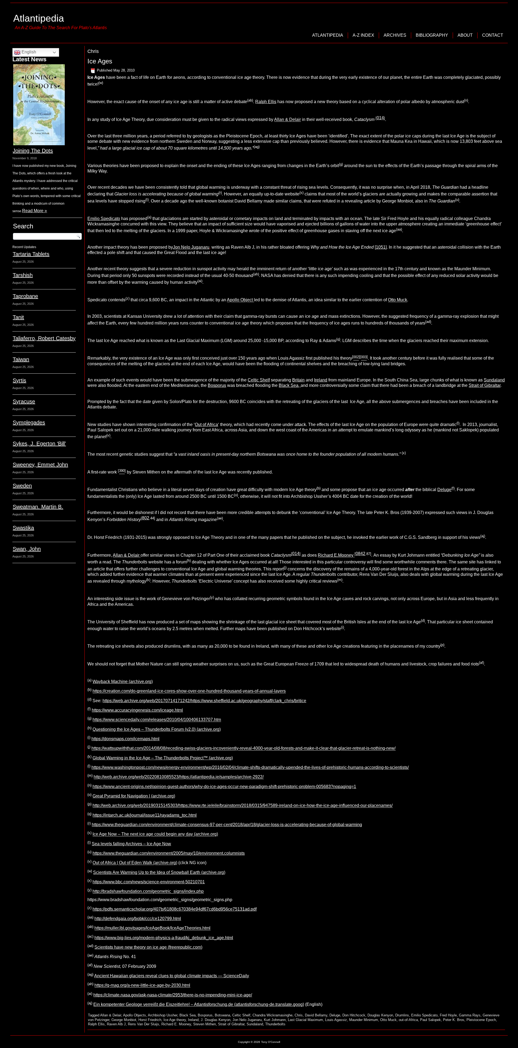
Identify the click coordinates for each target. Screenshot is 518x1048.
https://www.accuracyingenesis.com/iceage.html (137, 710)
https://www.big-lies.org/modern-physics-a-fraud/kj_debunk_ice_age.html (163, 937)
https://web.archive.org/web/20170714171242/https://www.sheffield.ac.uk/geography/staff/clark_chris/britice (204, 700)
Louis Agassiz (336, 1020)
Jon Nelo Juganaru (191, 247)
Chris (299, 1015)
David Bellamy (316, 1015)
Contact (492, 35)
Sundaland (494, 380)
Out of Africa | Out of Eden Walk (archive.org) (135, 863)
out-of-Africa (408, 1020)
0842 (360, 553)
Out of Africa (206, 424)
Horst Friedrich (149, 1020)
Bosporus (217, 385)
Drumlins (402, 1015)
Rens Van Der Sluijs (143, 1024)
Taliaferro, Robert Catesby (44, 338)
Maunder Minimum (363, 1020)
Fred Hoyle (448, 1015)
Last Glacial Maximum (305, 1020)
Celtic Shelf (259, 380)
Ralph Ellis (265, 101)
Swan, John (27, 549)
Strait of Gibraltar (484, 385)
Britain (298, 380)
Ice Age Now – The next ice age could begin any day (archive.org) (155, 834)
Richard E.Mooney (336, 555)
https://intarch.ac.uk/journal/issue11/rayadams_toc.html (145, 815)
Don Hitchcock (353, 1015)
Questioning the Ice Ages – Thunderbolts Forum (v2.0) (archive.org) (157, 729)
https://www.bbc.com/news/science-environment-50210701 (149, 882)
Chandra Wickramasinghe (272, 1015)
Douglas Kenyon (380, 1015)
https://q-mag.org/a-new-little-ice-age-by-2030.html (142, 985)
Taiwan (21, 359)
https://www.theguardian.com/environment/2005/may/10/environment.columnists (169, 853)
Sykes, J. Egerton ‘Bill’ (39, 444)
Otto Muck (397, 300)
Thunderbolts (275, 1024)
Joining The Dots (33, 151)
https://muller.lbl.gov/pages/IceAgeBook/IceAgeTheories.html (152, 928)
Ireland (320, 380)
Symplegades (29, 422)
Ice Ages (99, 61)
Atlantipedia (38, 18)
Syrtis (19, 380)
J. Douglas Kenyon (215, 1020)
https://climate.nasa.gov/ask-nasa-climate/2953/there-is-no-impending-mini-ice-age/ (172, 995)
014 (380, 118)
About (465, 35)
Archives (395, 35)
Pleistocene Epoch (481, 1020)
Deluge (444, 489)
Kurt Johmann (275, 1020)
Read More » (34, 210)
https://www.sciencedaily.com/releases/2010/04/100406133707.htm (157, 720)
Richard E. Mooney (176, 1024)
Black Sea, (290, 385)
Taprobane (25, 296)
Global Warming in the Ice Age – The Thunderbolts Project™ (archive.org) (163, 758)
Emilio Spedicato (103, 218)
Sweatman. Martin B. (38, 507)
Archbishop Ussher (162, 1015)
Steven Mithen (204, 1024)
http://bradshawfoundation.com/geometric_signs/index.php (148, 891)
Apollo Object (240, 300)
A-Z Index (363, 35)
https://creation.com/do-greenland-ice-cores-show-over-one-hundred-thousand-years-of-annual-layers (189, 691)
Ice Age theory (174, 1020)
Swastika (23, 528)
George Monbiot (123, 1020)
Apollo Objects (134, 1015)
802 (145, 518)
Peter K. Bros (453, 1020)
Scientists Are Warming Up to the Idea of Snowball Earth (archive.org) (159, 872)
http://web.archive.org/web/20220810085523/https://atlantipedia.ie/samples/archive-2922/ (179, 777)
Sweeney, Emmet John (40, 465)
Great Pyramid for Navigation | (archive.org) (134, 796)
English (28, 52)
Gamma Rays (469, 1015)
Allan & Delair (287, 119)
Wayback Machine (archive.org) (123, 681)
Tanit (18, 317)
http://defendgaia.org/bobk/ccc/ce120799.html (137, 918)
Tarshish (23, 275)
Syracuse (24, 401)
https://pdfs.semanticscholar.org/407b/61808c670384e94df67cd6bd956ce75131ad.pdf (175, 909)
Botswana (222, 1015)
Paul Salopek (430, 1020)
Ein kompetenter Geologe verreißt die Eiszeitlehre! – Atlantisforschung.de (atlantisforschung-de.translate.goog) (198, 1004)
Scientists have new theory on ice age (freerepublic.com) (148, 947)
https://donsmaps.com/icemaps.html (125, 738)
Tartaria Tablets (31, 254)
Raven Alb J (116, 1024)
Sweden (22, 486)
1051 (381, 247)
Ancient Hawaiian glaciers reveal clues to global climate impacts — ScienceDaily (171, 975)
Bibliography (432, 35)
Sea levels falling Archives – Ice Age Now (131, 843)
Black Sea (187, 1015)
